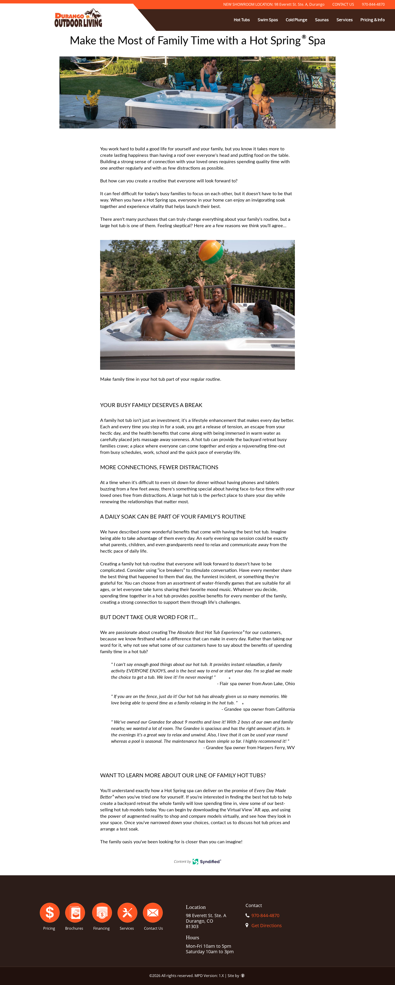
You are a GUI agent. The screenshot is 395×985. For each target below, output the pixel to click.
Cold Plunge (296, 20)
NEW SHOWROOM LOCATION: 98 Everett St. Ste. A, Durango (274, 4)
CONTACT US (343, 4)
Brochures (74, 928)
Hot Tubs (242, 20)
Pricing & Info (372, 20)
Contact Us (153, 928)
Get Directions (266, 925)
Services (344, 20)
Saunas (322, 20)
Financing (101, 928)
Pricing (49, 928)
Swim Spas (268, 20)
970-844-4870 (373, 4)
